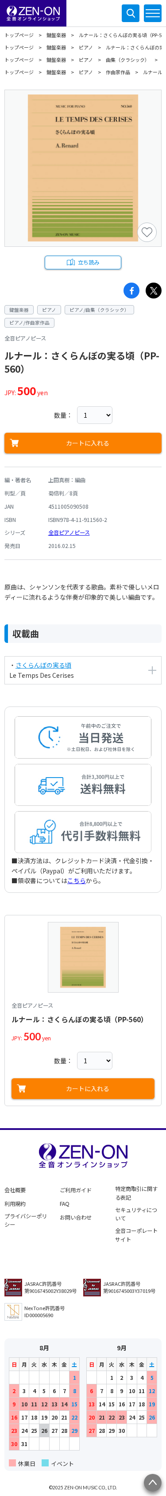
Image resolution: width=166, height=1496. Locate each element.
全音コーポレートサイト (136, 1235)
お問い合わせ (76, 1217)
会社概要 (15, 1190)
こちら (76, 880)
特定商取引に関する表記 (136, 1193)
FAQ (64, 1204)
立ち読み (88, 262)
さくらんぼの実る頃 (43, 665)
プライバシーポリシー (25, 1220)
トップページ (19, 34)
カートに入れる (87, 442)
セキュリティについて (136, 1214)
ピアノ (86, 47)
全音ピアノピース (69, 532)
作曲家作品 (118, 72)
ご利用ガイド (76, 1190)
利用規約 (15, 1204)
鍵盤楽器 (56, 34)
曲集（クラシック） (128, 59)
